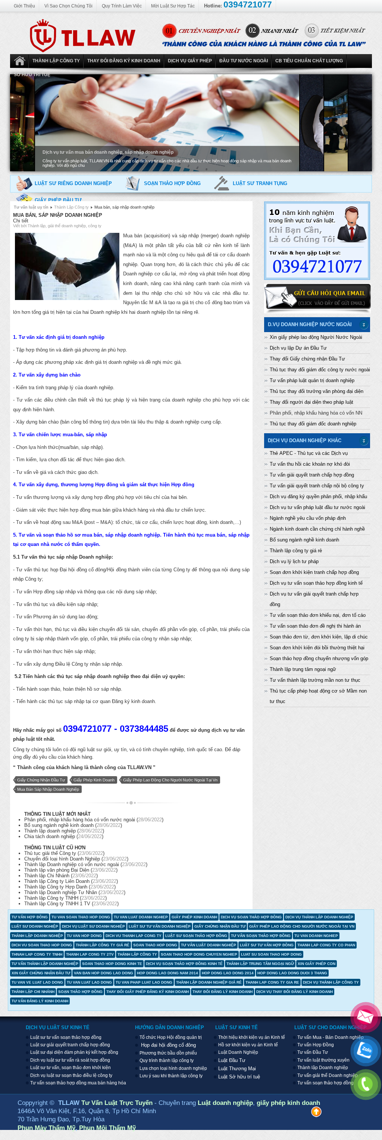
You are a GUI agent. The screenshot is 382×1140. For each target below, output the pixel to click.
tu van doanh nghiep (316, 936)
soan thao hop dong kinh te (112, 964)
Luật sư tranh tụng (260, 183)
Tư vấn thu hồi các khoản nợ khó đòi (310, 464)
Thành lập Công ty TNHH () (65, 898)
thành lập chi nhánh (33, 992)
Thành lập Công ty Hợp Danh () (70, 887)
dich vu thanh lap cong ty (134, 936)
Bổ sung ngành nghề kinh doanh (304, 540)
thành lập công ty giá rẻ (102, 945)
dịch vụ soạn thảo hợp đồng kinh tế (184, 964)
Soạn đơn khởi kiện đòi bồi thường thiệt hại (317, 647)
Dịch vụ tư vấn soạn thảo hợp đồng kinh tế (316, 583)
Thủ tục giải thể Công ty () (64, 853)
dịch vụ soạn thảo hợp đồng (251, 917)
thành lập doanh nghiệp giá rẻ (209, 982)
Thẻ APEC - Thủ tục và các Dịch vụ (309, 453)
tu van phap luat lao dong (144, 982)
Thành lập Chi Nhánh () (61, 875)
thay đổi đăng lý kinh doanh (222, 992)
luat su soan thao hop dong (271, 954)
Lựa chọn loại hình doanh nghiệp (173, 1068)
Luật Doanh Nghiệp (19, 61)
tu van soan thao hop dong (80, 917)
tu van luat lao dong (89, 982)
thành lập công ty (137, 954)
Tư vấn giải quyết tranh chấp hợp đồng (312, 475)
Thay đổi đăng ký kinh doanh (123, 60)
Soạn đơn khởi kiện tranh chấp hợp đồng (314, 572)
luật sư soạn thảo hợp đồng (196, 936)
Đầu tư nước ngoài (243, 60)
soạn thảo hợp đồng (80, 992)
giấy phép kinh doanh (94, 780)
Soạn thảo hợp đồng (172, 183)
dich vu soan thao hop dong (42, 945)
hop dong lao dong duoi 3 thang (292, 973)
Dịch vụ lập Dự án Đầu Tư (298, 348)
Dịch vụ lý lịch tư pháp (294, 561)
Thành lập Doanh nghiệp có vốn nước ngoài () (85, 864)
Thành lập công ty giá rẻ (296, 550)
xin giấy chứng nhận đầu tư (41, 973)
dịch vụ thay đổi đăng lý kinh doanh (294, 992)
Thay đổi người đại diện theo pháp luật (311, 402)
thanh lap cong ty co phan (326, 945)
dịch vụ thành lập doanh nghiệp (319, 917)
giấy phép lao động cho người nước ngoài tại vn (170, 780)
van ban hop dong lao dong (103, 973)
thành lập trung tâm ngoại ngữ (260, 964)
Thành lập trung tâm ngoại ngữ (303, 669)
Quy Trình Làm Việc (122, 6)
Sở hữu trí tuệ (32, 74)
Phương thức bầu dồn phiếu (168, 1053)
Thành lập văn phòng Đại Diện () (71, 870)
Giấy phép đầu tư (58, 200)
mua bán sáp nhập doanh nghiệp (48, 789)
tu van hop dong (84, 936)
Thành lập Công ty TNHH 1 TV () (71, 903)
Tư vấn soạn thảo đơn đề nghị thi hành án (315, 626)
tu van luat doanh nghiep (141, 917)
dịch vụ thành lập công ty (331, 982)
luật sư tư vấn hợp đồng (267, 945)
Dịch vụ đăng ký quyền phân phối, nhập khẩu (318, 496)
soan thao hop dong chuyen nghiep (199, 954)
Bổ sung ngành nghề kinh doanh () (73, 825)
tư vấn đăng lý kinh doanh (40, 1001)
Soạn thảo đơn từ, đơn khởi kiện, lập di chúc (319, 637)
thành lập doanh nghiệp (37, 936)
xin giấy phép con (316, 964)
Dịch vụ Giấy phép (190, 60)
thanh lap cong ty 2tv (90, 954)
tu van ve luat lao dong (37, 982)
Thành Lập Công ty (56, 60)
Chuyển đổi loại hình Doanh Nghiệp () (76, 859)
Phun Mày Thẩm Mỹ (46, 1127)
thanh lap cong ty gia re (272, 982)
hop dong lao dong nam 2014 (167, 973)
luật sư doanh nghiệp (35, 926)
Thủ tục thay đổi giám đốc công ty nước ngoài (320, 369)
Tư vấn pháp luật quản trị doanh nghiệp (312, 380)
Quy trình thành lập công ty (167, 1060)
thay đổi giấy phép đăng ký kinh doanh (147, 992)
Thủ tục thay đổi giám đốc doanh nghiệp (313, 424)
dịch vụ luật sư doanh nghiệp (93, 926)
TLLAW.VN (139, 767)
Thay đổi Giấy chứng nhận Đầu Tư (307, 359)
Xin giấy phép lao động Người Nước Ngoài (316, 337)
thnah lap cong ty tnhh (37, 954)
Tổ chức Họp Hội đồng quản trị (171, 1037)
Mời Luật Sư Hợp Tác (173, 6)
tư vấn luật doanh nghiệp (208, 945)
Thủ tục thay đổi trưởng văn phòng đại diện (316, 391)
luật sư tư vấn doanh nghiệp (160, 926)
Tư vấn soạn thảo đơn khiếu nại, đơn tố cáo (318, 615)
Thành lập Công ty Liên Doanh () (71, 881)
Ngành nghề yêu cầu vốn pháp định (308, 518)
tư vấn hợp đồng (30, 917)
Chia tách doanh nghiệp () (63, 836)
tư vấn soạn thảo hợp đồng (261, 936)
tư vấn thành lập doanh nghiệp (45, 964)
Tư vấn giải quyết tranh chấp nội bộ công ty (317, 485)
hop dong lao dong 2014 (228, 973)
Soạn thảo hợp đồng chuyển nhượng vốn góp (319, 658)
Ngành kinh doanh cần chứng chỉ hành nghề (317, 529)
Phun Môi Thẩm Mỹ (107, 1127)
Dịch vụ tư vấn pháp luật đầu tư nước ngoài (317, 507)
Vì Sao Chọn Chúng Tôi (68, 6)
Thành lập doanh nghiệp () (64, 831)
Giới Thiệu (24, 6)
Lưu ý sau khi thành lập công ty (171, 1075)
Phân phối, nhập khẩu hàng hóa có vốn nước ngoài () (93, 819)
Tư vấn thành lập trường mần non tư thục (315, 680)
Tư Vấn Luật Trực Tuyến (117, 1102)
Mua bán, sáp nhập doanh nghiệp (57, 215)
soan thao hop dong (155, 945)
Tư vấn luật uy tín (31, 207)
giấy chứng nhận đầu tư (41, 780)
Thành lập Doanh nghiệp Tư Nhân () (74, 892)
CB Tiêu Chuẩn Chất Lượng (309, 60)
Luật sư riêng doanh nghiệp (73, 183)
